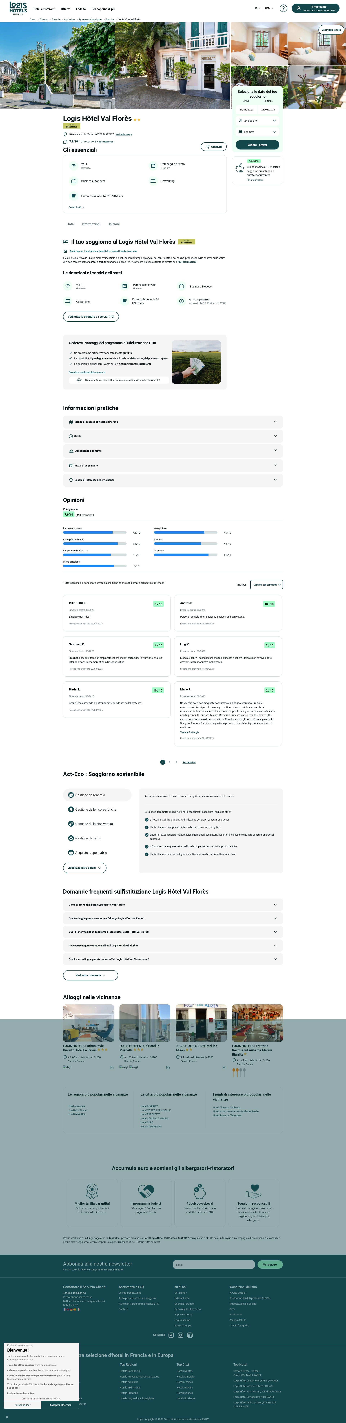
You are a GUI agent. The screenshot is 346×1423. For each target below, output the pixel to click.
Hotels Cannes (185, 1393)
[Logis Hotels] (18, 8)
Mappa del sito (238, 1320)
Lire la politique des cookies (20, 1393)
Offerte (65, 9)
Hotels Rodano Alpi (130, 1371)
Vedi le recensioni (105, 141)
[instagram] (180, 1335)
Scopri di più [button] (75, 207)
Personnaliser (22, 1405)
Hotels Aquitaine (129, 1382)
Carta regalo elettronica (187, 1309)
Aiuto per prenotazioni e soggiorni (137, 1298)
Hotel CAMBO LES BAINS (154, 1118)
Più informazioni (255, 179)
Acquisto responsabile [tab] (91, 852)
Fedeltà (81, 9)
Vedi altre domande (89, 975)
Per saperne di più (103, 9)
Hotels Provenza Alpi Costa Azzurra (139, 1376)
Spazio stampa (182, 1325)
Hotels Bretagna (129, 1393)
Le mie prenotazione (130, 1292)
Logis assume (182, 1320)
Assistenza (236, 1314)
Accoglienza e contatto (88, 450)
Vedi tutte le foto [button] (331, 29)
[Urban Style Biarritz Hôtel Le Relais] (88, 1023)
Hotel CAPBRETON (151, 1126)
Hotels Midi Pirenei (130, 1387)
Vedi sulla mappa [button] (124, 134)
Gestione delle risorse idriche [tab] (95, 809)
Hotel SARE (147, 1122)
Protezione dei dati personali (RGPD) (250, 1298)
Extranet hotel (182, 1298)
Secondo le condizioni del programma (87, 372)
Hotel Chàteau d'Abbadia (227, 1107)
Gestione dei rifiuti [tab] (88, 838)
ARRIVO (246, 100)
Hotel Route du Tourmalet (227, 1115)
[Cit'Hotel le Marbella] (144, 1023)
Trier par (241, 584)
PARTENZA (268, 100)
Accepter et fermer (60, 1405)
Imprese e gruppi (183, 1314)
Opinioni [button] (114, 224)
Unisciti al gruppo (184, 1303)
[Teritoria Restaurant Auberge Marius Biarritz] (257, 1023)
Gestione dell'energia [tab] (90, 795)
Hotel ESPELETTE (150, 1114)
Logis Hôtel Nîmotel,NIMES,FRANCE (253, 1386)
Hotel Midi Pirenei (77, 1110)
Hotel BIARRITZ (149, 1106)
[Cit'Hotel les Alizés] (201, 1023)
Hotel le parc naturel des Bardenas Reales (236, 1111)
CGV (232, 1309)
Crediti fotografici (239, 1325)
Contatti (123, 1309)
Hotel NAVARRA (76, 1114)
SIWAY (205, 1419)
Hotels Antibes (185, 1382)
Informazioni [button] (91, 224)
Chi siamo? (180, 1292)
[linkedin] (190, 1335)
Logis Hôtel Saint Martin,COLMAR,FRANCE (257, 1391)
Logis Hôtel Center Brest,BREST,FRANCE (255, 1380)
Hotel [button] (71, 224)
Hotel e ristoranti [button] (44, 9)
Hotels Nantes (184, 1371)
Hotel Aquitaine (76, 1106)
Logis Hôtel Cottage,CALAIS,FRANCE (254, 1397)
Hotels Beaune (185, 1387)
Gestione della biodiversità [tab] (94, 824)
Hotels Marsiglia (186, 1376)
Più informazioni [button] (187, 262)
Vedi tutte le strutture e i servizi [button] (91, 317)
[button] (7, 1417)
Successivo (184, 762)
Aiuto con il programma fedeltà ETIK (139, 1303)
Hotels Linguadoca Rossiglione (137, 1398)
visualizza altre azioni (82, 868)
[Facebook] (171, 1335)
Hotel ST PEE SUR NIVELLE (156, 1110)
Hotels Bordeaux (186, 1398)
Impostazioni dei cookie (243, 1303)
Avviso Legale (237, 1292)
